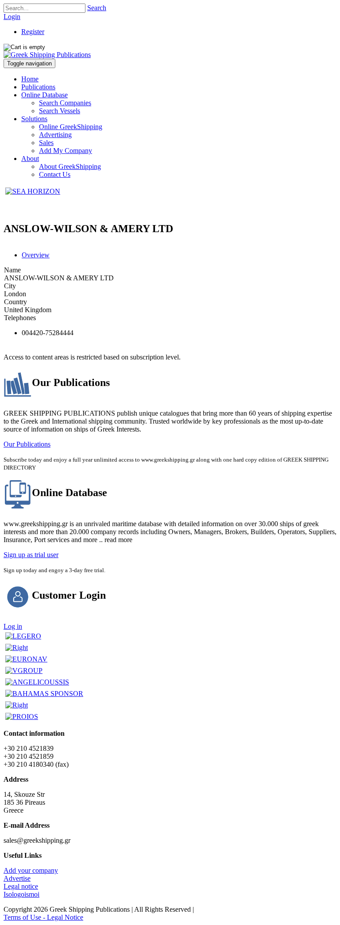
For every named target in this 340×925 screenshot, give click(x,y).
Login (12, 16)
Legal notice (21, 886)
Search (96, 7)
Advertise (17, 878)
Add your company (31, 870)
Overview (36, 255)
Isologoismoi (21, 894)
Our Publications (27, 444)
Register (32, 31)
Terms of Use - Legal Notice (43, 917)
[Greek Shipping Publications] (47, 54)
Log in (13, 626)
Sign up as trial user (31, 554)
